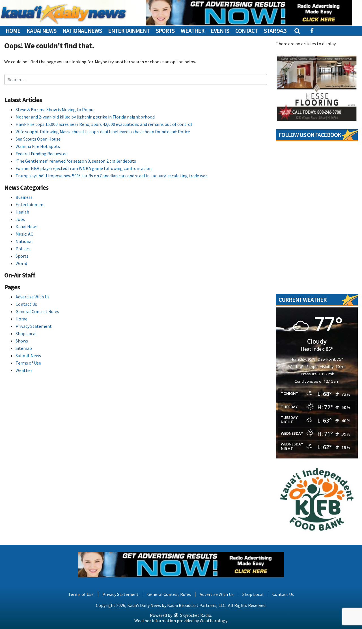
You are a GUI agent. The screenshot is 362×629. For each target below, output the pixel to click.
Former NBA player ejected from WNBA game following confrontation (84, 168)
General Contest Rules (37, 311)
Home (13, 31)
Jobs (20, 219)
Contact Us (26, 304)
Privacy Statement (34, 326)
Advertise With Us (32, 297)
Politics (23, 248)
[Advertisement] (249, 12)
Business (24, 197)
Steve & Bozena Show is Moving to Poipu (54, 109)
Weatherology (213, 620)
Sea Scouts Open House (38, 139)
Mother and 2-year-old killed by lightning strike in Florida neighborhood (85, 117)
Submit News (28, 355)
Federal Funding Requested (42, 153)
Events (220, 31)
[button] (297, 31)
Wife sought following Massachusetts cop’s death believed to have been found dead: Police (103, 131)
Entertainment (129, 31)
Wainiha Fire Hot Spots (38, 146)
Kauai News (41, 31)
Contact (246, 31)
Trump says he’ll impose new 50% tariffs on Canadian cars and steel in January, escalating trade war (111, 175)
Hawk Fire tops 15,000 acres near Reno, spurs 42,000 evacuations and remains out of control (104, 124)
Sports (165, 31)
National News (82, 31)
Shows (22, 341)
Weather (192, 31)
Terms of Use (28, 363)
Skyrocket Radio (195, 615)
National (24, 241)
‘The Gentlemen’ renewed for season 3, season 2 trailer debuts (76, 161)
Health (22, 212)
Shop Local (26, 333)
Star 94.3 (275, 31)
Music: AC (24, 234)
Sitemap (24, 348)
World (21, 263)
